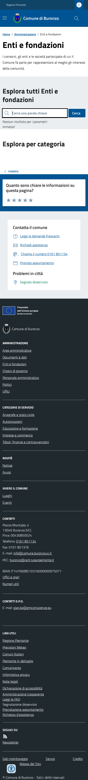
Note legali (10, 681)
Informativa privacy (16, 674)
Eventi (7, 502)
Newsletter (11, 742)
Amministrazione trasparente (23, 694)
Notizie (7, 465)
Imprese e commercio (18, 435)
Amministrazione (25, 34)
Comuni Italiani (13, 654)
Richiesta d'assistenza (18, 714)
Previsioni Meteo (14, 647)
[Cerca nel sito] (75, 18)
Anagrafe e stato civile (18, 414)
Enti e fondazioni (14, 364)
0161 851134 (26, 541)
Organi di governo (15, 370)
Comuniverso (12, 667)
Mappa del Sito (30, 763)
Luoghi (7, 495)
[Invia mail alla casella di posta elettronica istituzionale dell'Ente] (32, 553)
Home (6, 34)
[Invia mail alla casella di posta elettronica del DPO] (32, 607)
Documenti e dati (15, 357)
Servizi (50, 758)
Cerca (76, 113)
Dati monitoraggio (15, 758)
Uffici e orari (11, 577)
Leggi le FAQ (11, 699)
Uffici (6, 391)
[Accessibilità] (11, 768)
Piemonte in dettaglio (18, 660)
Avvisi (7, 472)
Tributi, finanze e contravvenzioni (26, 442)
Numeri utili (11, 583)
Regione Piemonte (16, 5)
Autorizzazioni (12, 421)
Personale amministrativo (21, 377)
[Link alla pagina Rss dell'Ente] (5, 736)
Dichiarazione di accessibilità (22, 688)
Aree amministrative (17, 350)
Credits (78, 758)
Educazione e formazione (20, 428)
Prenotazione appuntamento (23, 709)
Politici (7, 384)
